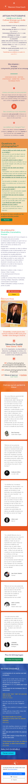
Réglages (15, 777)
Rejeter (15, 780)
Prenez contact (8, 753)
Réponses (6, 219)
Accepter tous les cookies (15, 774)
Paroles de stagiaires (13, 659)
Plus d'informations (12, 769)
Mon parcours (15, 291)
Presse (14, 294)
